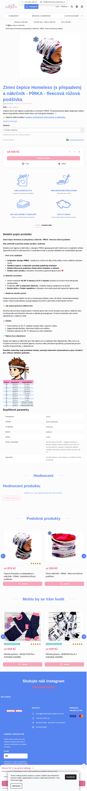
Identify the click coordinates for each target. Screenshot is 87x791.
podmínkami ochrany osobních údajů (16, 763)
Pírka (48, 437)
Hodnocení (46, 225)
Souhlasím (71, 777)
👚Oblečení (13, 16)
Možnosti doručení (77, 140)
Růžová (49, 432)
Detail (24, 584)
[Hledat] (72, 6)
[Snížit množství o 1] (69, 151)
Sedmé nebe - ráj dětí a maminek (50, 723)
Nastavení (16, 786)
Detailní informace (10, 121)
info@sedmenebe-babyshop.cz (50, 714)
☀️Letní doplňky (71, 16)
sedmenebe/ (41, 727)
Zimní (48, 417)
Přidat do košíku (43, 158)
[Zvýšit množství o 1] (79, 151)
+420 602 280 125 (42, 718)
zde (20, 780)
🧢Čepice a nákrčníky (41, 16)
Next (84, 556)
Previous (3, 556)
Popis (37, 225)
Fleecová (49, 427)
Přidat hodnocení (12, 498)
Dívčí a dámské (52, 422)
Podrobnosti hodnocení (23, 103)
